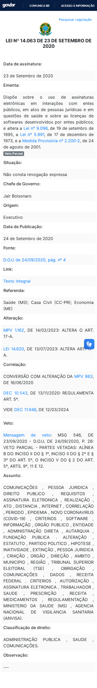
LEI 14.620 (13, 348)
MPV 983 (83, 376)
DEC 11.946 (25, 409)
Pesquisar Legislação (75, 20)
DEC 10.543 (15, 393)
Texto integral (17, 281)
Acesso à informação (77, 6)
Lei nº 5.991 (32, 134)
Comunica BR (39, 6)
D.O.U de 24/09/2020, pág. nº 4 (34, 259)
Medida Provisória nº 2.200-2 (51, 140)
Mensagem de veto (27, 435)
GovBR (8, 5)
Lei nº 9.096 (35, 128)
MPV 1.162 (13, 330)
